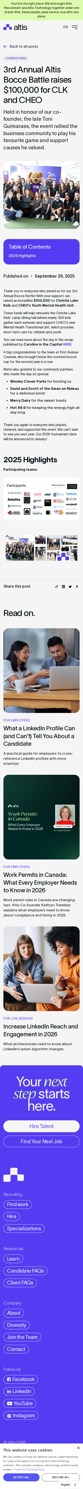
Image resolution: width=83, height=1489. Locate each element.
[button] (65, 27)
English (65, 1484)
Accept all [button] (21, 1477)
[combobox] (69, 1485)
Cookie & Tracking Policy (29, 1469)
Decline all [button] (60, 1477)
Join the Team (22, 1337)
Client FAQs (20, 1283)
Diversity (16, 1325)
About (13, 1313)
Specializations (24, 1228)
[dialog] (41, 1466)
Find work (18, 1204)
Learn (13, 1259)
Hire (11, 1216)
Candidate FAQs (25, 1271)
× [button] (78, 1448)
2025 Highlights (22, 256)
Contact (16, 1349)
